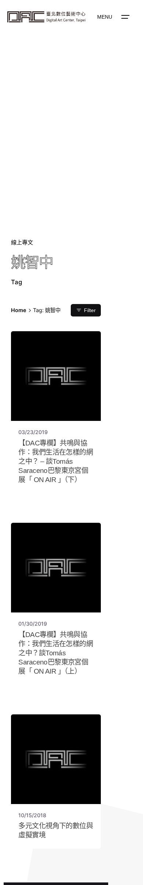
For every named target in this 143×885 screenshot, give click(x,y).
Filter (90, 310)
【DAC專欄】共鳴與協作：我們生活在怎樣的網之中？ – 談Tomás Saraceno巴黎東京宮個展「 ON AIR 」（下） (55, 461)
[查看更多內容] (46, 16)
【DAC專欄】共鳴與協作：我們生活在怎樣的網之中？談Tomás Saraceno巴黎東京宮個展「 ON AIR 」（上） (55, 653)
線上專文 (22, 242)
